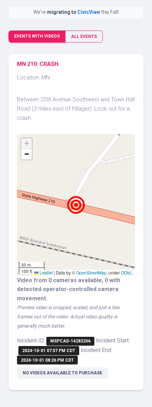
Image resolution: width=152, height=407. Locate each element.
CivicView (89, 12)
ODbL (126, 272)
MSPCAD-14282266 (70, 341)
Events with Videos (37, 36)
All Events (84, 36)
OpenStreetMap (91, 272)
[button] (76, 205)
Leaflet (46, 272)
